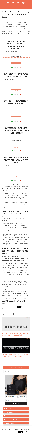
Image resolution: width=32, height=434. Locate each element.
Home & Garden (9, 416)
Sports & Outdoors (10, 423)
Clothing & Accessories (11, 408)
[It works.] (12, 67)
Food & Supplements (11, 419)
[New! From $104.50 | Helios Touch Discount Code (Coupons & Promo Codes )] (16, 324)
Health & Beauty (9, 412)
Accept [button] (20, 432)
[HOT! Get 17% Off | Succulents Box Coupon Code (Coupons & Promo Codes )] (16, 345)
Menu (2, 8)
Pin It (3, 309)
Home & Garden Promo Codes (10, 20)
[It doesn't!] (20, 67)
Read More (26, 432)
